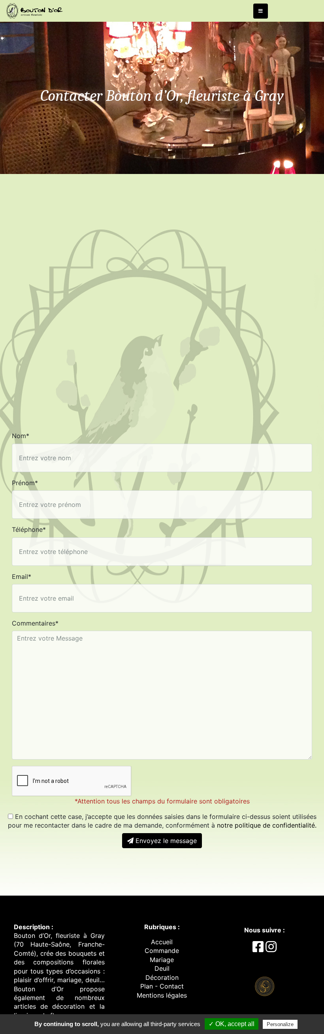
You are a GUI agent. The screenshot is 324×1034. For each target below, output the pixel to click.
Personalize (280, 1024)
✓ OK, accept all (231, 1024)
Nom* (20, 436)
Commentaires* (35, 623)
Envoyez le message (165, 841)
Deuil (162, 968)
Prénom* (25, 483)
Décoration (162, 977)
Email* (21, 576)
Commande (162, 951)
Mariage (162, 960)
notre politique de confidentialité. (266, 825)
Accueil (162, 942)
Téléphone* (29, 529)
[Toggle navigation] (260, 11)
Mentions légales (162, 995)
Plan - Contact (162, 986)
